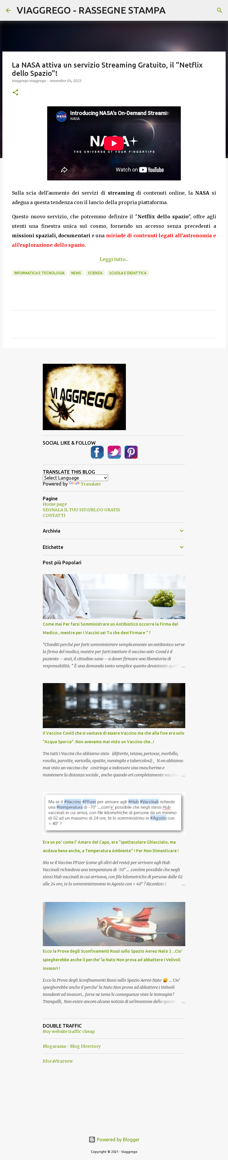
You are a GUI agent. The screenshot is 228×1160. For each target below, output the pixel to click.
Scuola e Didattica (127, 273)
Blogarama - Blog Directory (72, 1046)
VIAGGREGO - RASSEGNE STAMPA (91, 10)
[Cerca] (219, 10)
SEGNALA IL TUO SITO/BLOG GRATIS (81, 509)
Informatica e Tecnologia (39, 273)
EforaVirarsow (58, 1061)
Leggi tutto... (114, 259)
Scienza (95, 273)
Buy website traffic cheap (69, 1031)
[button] (15, 93)
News (76, 273)
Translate (91, 484)
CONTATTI (54, 515)
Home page (55, 504)
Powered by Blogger (118, 1139)
